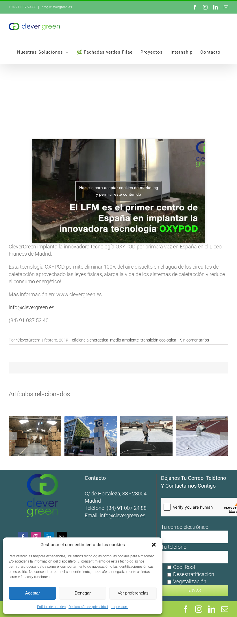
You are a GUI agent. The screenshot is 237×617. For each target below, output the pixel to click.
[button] (154, 545)
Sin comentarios (194, 340)
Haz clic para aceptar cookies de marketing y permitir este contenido (118, 191)
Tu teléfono (187, 564)
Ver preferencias (133, 592)
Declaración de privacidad (88, 607)
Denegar (83, 592)
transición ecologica (158, 340)
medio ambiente (124, 340)
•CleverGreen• (28, 340)
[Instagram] (36, 536)
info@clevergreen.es (122, 515)
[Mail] (62, 536)
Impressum (119, 607)
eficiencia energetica (90, 340)
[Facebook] (23, 536)
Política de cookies (51, 607)
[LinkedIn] (49, 536)
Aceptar (32, 592)
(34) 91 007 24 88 (127, 508)
